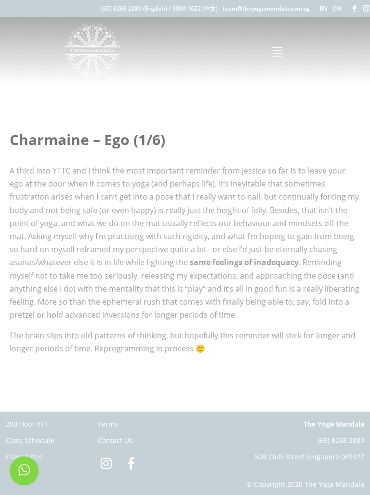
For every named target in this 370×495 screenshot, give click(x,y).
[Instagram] (366, 8)
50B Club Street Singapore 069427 (309, 456)
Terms (108, 423)
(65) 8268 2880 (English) (134, 8)
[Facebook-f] (354, 8)
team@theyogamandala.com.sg (266, 8)
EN (323, 8)
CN (336, 8)
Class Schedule (30, 440)
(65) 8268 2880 (341, 440)
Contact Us (115, 440)
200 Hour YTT (27, 423)
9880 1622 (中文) (195, 8)
